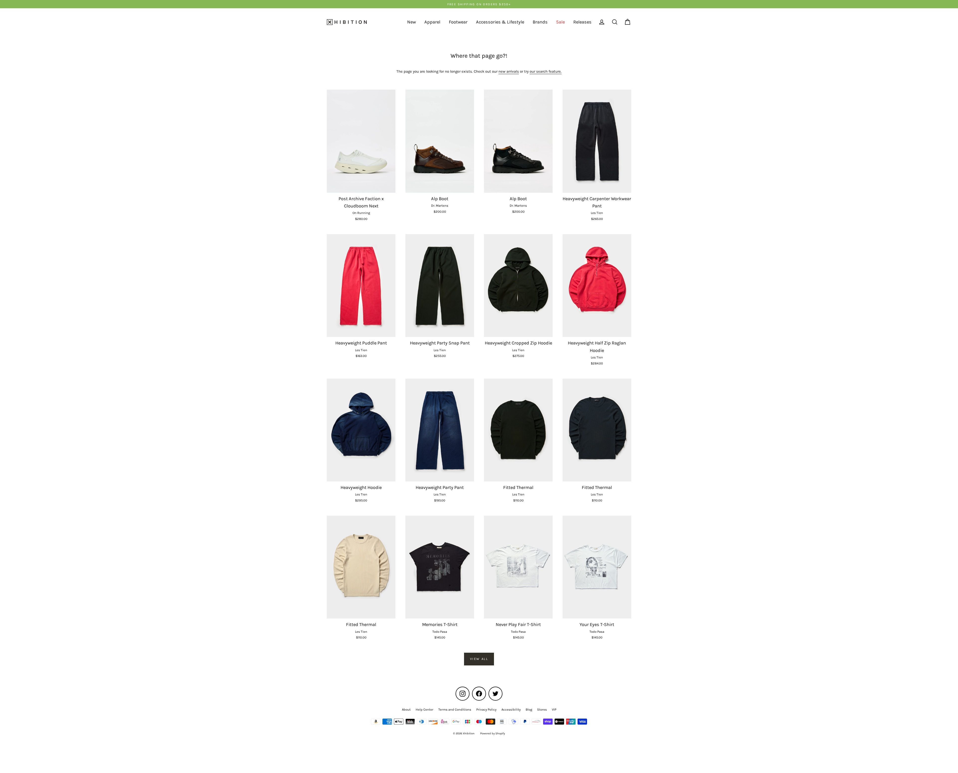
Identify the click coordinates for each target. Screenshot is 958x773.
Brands (540, 22)
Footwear (458, 22)
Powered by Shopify (492, 733)
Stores (542, 709)
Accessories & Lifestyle (500, 22)
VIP (554, 709)
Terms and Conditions (454, 709)
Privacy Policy (486, 709)
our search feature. (546, 71)
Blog (529, 709)
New (411, 22)
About (406, 709)
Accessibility (511, 709)
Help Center (424, 709)
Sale (560, 22)
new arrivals (508, 71)
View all (479, 659)
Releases (582, 22)
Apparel (432, 22)
